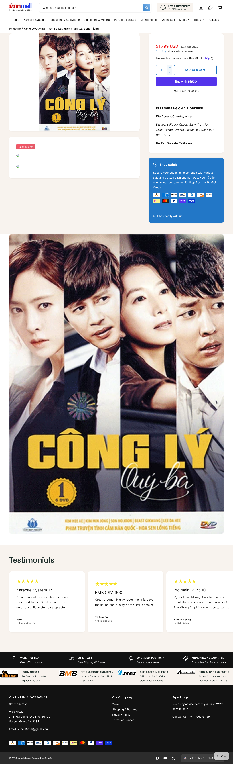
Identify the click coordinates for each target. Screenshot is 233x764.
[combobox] (95, 7)
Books (198, 19)
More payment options (186, 90)
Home (17, 28)
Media (183, 19)
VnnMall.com (24, 758)
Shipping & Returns (124, 709)
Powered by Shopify (42, 758)
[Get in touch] (210, 7)
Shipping (161, 51)
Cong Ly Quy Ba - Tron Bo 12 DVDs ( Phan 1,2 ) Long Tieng (61, 28)
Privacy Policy (121, 714)
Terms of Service (123, 720)
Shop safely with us (169, 216)
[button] (220, 7)
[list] (116, 602)
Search (116, 704)
